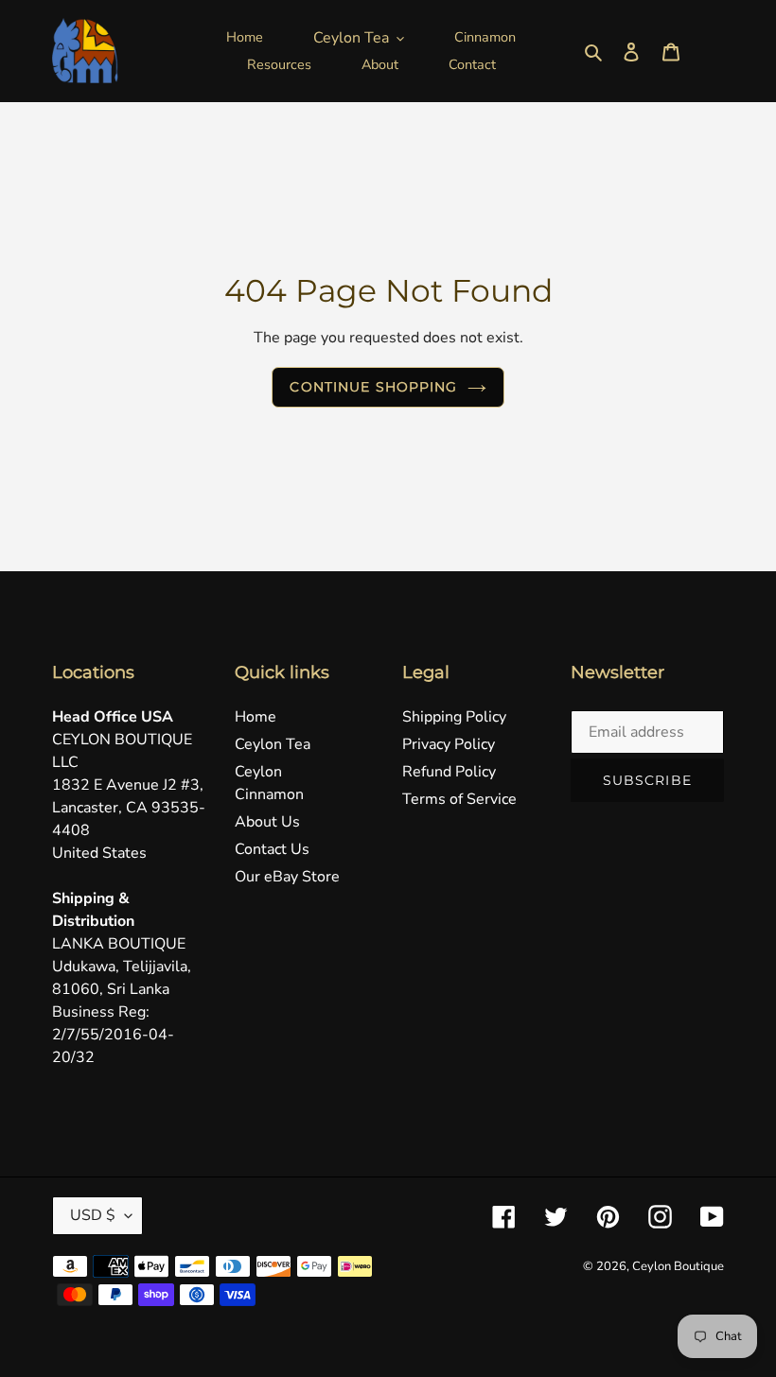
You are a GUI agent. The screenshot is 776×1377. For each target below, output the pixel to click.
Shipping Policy (454, 716)
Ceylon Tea (272, 744)
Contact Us (272, 849)
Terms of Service (459, 799)
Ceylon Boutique (678, 1266)
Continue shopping (373, 386)
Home (255, 716)
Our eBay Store (287, 876)
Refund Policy (449, 771)
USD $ (92, 1215)
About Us (267, 821)
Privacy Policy (448, 744)
